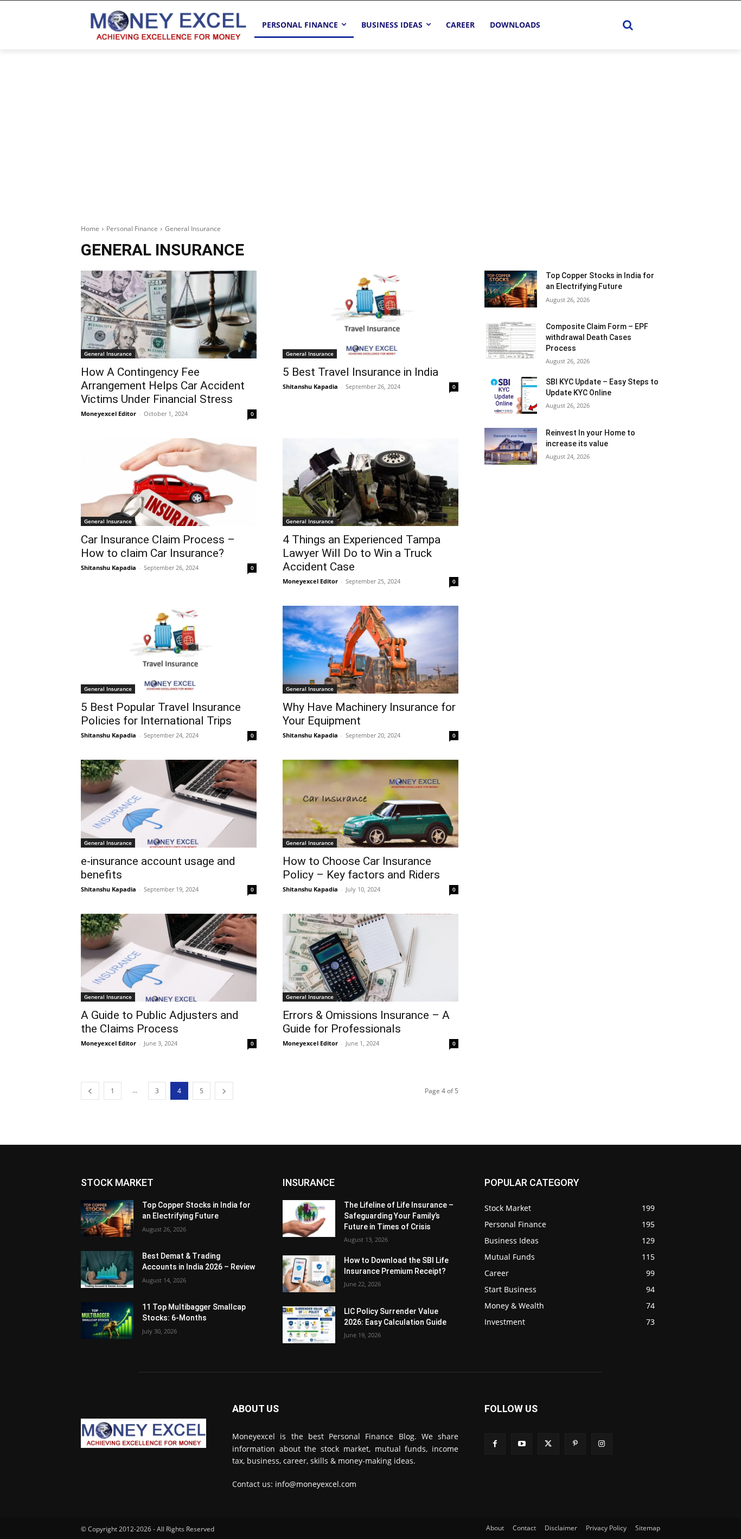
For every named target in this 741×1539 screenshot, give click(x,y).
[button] (628, 25)
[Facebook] (495, 1443)
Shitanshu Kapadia (310, 386)
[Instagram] (601, 1443)
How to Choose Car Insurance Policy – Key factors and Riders (361, 868)
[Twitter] (548, 1443)
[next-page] (224, 1091)
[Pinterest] (575, 1443)
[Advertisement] (370, 131)
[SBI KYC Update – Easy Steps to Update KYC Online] (510, 395)
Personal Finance (132, 228)
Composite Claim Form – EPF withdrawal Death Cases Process (597, 337)
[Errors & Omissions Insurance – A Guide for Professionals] (370, 958)
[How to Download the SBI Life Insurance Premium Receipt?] (309, 1273)
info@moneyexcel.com (315, 1484)
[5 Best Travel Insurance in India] (370, 314)
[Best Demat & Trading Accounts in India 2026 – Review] (107, 1269)
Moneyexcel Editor (108, 413)
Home (90, 228)
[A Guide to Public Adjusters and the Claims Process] (169, 958)
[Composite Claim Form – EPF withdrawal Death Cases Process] (510, 340)
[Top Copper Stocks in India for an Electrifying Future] (510, 289)
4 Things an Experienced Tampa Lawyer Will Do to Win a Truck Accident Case (361, 553)
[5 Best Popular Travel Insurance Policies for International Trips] (169, 650)
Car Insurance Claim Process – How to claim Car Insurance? (158, 546)
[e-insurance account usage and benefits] (169, 804)
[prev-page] (90, 1091)
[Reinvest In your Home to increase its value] (510, 446)
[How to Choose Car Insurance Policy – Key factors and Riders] (370, 804)
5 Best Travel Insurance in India (360, 372)
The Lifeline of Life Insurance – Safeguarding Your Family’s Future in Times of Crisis (398, 1215)
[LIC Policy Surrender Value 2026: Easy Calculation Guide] (309, 1324)
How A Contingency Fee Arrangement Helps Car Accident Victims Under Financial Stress (163, 385)
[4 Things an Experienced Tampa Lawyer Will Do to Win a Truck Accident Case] (370, 482)
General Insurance (108, 353)
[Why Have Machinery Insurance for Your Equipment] (370, 650)
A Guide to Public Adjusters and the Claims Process (160, 1022)
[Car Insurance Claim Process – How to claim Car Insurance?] (169, 482)
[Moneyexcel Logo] (167, 24)
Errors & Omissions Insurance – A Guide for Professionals (366, 1022)
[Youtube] (521, 1443)
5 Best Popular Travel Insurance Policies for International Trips (161, 714)
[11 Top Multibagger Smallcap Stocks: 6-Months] (107, 1320)
